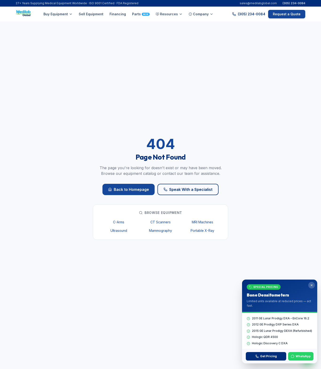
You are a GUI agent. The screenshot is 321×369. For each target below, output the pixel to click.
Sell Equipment (91, 14)
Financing (118, 14)
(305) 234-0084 (293, 3)
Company (201, 14)
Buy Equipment (55, 14)
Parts (140, 14)
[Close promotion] (311, 285)
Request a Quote (287, 14)
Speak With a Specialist (190, 189)
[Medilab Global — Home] (24, 14)
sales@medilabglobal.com (258, 3)
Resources (169, 14)
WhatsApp (303, 356)
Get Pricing (268, 356)
